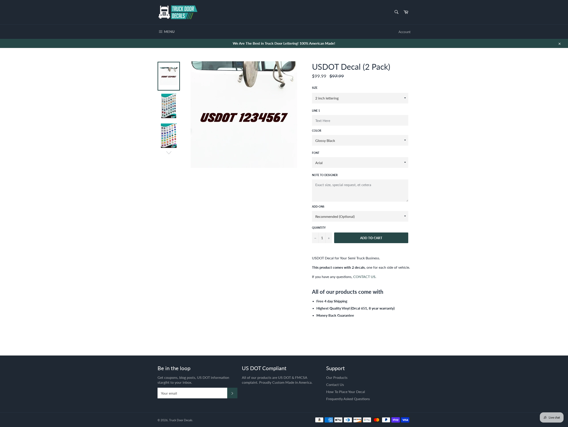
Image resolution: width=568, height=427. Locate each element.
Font (315, 153)
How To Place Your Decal (345, 391)
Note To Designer (325, 175)
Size (315, 87)
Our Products (336, 377)
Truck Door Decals (180, 420)
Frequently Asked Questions (348, 399)
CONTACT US (364, 276)
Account (404, 32)
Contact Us (335, 384)
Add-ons (318, 206)
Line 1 (316, 110)
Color (316, 130)
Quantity (319, 227)
